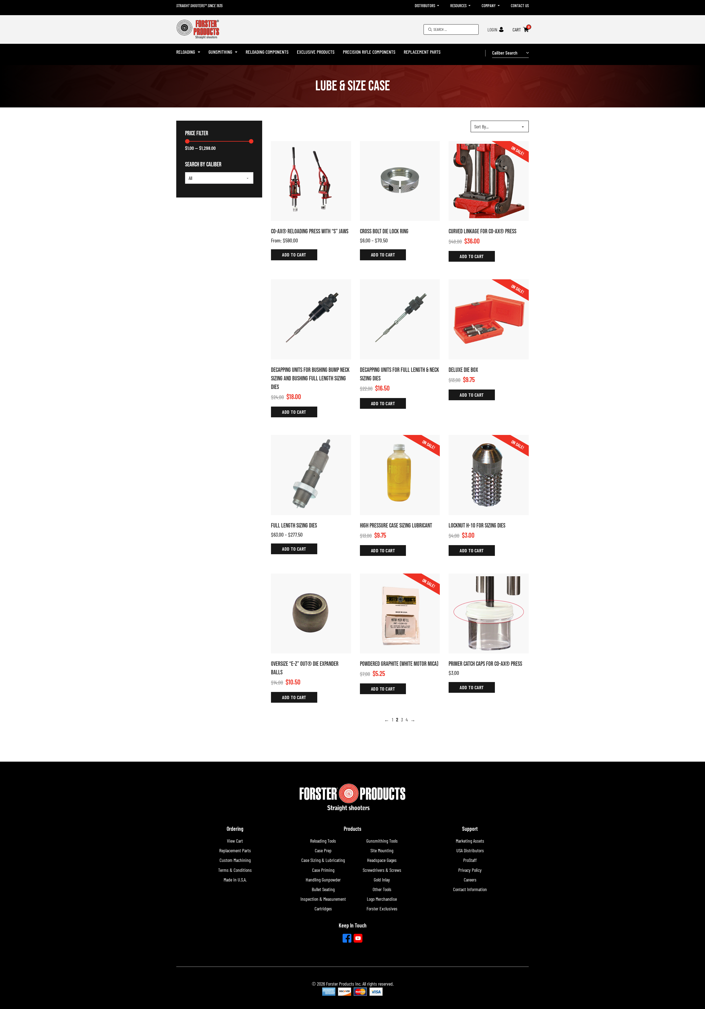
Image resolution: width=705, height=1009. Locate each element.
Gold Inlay (382, 880)
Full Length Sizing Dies (294, 525)
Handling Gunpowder (323, 880)
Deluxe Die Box (463, 370)
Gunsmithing (220, 52)
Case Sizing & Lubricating (323, 860)
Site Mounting (381, 850)
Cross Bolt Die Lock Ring (384, 231)
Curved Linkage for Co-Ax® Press (482, 231)
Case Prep (323, 850)
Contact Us (520, 5)
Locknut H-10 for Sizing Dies (477, 525)
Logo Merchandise (382, 899)
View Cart (235, 841)
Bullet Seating (323, 889)
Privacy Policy (470, 870)
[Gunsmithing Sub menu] (236, 52)
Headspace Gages (382, 860)
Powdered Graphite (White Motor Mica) (399, 664)
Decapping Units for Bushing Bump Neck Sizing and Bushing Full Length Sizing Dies (310, 378)
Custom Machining (235, 860)
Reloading (185, 52)
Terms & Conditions (235, 870)
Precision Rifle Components (369, 52)
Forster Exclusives (382, 908)
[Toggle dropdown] (438, 6)
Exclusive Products (316, 52)
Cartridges (323, 908)
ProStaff (470, 860)
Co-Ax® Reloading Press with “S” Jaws (309, 231)
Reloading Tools (323, 841)
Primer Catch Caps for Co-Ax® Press (485, 664)
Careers (470, 880)
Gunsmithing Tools (382, 841)
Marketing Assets (470, 841)
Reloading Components (267, 52)
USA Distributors (470, 850)
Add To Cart (294, 254)
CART (517, 29)
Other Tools (382, 889)
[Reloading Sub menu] (199, 52)
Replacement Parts (422, 52)
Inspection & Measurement (323, 899)
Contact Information (470, 889)
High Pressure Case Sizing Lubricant (396, 525)
